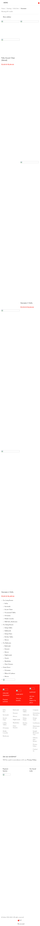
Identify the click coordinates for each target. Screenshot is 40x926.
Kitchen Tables (9, 637)
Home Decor (6, 667)
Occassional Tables (10, 612)
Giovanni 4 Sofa (7, 592)
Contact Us (35, 750)
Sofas (6, 603)
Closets (7, 658)
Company (35, 710)
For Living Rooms (8, 600)
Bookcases (5, 736)
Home (3, 8)
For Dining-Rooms (8, 624)
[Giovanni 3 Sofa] (29, 90)
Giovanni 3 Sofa (26, 303)
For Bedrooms (7, 643)
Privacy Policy (35, 745)
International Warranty (35, 714)
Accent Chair (5, 719)
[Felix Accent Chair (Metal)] (10, 29)
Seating (9, 8)
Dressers (7, 649)
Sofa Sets (16, 8)
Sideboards (8, 631)
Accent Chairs (9, 609)
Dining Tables (8, 628)
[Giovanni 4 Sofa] (10, 380)
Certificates (35, 723)
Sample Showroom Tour (35, 733)
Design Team (35, 719)
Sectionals (7, 606)
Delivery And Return (35, 739)
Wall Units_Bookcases (11, 621)
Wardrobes (8, 661)
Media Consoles (9, 618)
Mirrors (7, 640)
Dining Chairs (8, 634)
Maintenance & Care (35, 727)
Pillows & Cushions (10, 673)
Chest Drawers (9, 664)
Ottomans (8, 615)
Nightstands (8, 655)
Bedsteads (8, 646)
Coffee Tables (5, 723)
